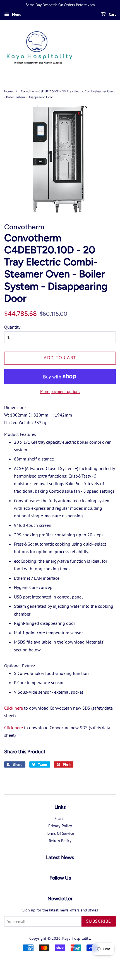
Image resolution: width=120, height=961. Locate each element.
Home (8, 91)
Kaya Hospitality (76, 938)
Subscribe (98, 921)
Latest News (60, 857)
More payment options (60, 391)
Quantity (12, 327)
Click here (13, 708)
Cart (112, 14)
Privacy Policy (60, 825)
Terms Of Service (60, 833)
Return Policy (60, 840)
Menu (16, 14)
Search (60, 818)
